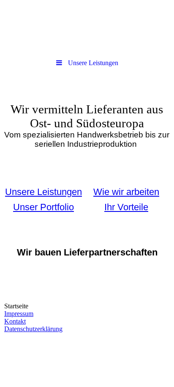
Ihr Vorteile (126, 207)
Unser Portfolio (43, 207)
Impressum (18, 313)
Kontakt (15, 321)
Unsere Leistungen (43, 192)
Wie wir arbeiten (126, 192)
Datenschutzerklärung (33, 328)
